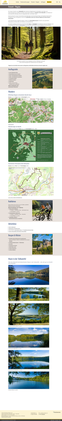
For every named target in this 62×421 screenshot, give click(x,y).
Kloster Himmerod (12, 248)
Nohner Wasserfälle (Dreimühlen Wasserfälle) (17, 231)
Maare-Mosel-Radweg (13, 208)
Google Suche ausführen (14, 84)
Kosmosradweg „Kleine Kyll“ (14, 213)
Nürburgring (11, 81)
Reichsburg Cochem (13, 245)
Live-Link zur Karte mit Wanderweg (15, 197)
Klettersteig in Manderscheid (14, 228)
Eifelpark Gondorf (12, 79)
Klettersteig (21, 242)
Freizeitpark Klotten (13, 78)
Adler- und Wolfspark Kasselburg (15, 76)
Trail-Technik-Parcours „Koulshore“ (15, 218)
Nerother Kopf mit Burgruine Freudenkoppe (17, 238)
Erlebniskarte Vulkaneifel (13, 86)
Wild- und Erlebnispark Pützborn (15, 75)
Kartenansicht (11, 124)
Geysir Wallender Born (13, 72)
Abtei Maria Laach (12, 246)
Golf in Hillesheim (12, 227)
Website (10, 241)
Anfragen (43, 414)
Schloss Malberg (12, 249)
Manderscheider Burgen (13, 242)
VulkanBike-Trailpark (13, 217)
